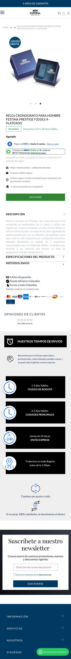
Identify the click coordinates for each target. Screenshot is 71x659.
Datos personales (44, 575)
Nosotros (15, 640)
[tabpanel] (35, 68)
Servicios (14, 628)
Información (17, 616)
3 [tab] (40, 103)
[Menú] (17, 12)
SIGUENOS (14, 652)
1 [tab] (30, 103)
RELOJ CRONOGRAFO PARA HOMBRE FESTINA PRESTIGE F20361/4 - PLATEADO (39, 27)
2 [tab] (35, 103)
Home (6, 27)
